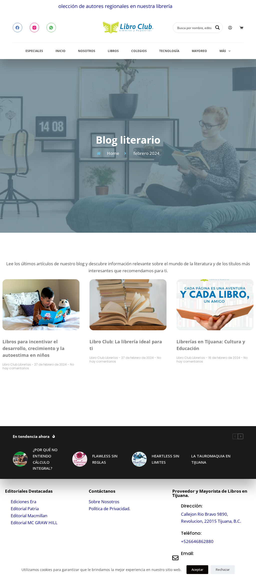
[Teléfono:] (175, 537)
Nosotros (86, 51)
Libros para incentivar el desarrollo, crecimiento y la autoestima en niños (33, 348)
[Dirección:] (175, 513)
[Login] (230, 28)
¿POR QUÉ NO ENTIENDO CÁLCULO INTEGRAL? (45, 459)
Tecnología (169, 51)
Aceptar (197, 569)
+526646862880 (197, 541)
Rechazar (223, 569)
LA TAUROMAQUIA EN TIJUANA (210, 459)
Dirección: (191, 506)
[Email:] (175, 558)
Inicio (61, 51)
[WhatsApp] (51, 27)
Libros (113, 51)
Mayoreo (199, 51)
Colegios (139, 51)
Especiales (34, 51)
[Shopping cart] (241, 28)
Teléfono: (191, 533)
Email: (187, 553)
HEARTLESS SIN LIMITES (165, 459)
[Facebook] (17, 27)
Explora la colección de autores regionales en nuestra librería (79, 6)
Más (223, 51)
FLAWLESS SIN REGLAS (105, 459)
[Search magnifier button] (217, 27)
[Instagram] (34, 27)
